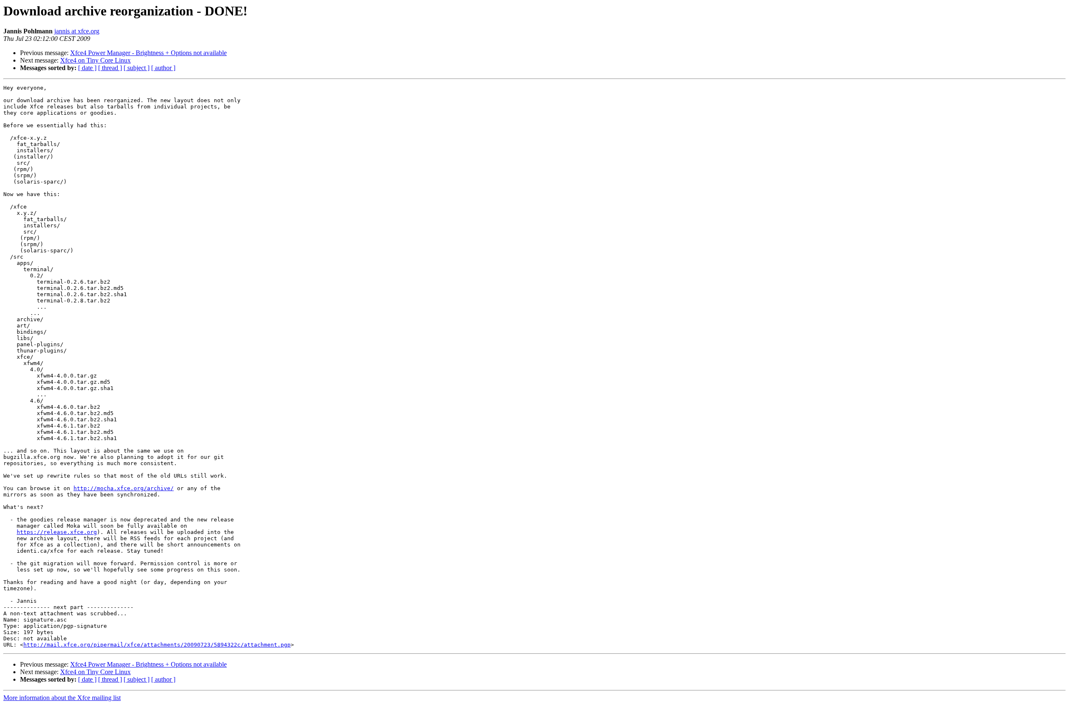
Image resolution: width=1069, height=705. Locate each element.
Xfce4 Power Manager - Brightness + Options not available (148, 52)
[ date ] (87, 67)
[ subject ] (136, 67)
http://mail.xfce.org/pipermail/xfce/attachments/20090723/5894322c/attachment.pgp (157, 645)
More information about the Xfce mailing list (62, 697)
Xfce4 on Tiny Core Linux (95, 60)
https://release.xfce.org (57, 532)
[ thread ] (110, 67)
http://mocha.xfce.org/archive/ (123, 488)
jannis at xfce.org (76, 31)
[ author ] (163, 67)
